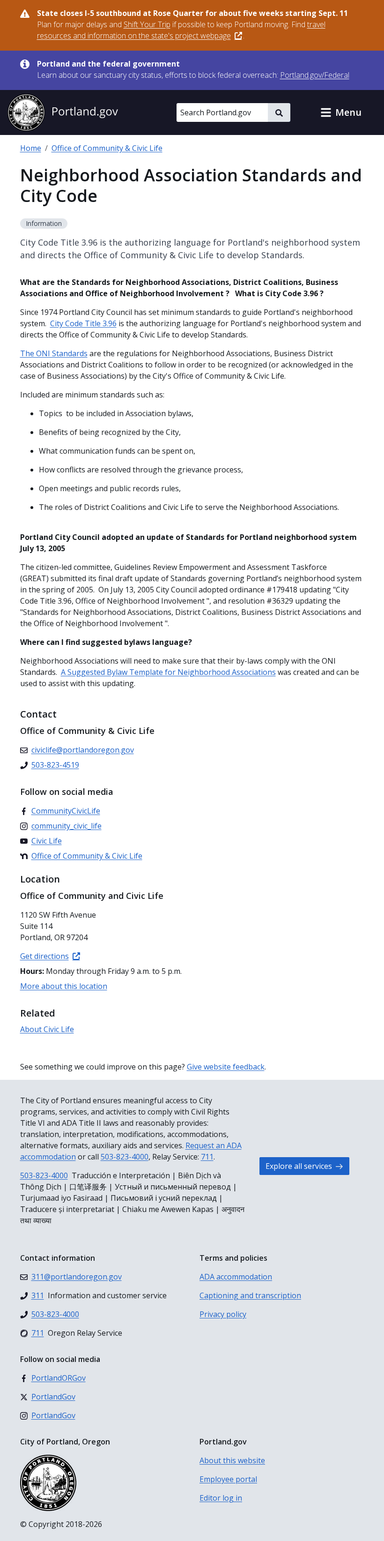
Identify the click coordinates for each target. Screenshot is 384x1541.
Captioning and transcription (250, 1295)
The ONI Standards (54, 353)
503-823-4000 (124, 1157)
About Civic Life (47, 1029)
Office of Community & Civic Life (107, 148)
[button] (341, 112)
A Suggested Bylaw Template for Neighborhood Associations (168, 672)
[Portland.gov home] (62, 112)
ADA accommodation (235, 1277)
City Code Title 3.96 (83, 323)
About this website (232, 1460)
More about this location (63, 986)
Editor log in (220, 1498)
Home (30, 148)
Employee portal (228, 1479)
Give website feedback (226, 1067)
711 (207, 1157)
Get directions (44, 956)
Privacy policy (222, 1314)
